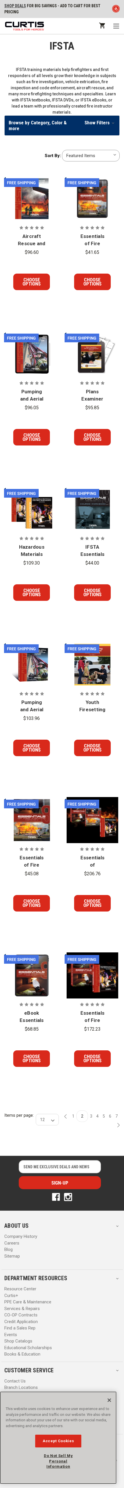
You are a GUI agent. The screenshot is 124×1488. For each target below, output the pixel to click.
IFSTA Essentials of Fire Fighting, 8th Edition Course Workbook (92, 551)
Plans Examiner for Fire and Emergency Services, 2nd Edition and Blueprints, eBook (92, 396)
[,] (32, 199)
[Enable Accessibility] (116, 10)
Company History (20, 1236)
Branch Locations (21, 1387)
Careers (11, 1243)
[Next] (117, 1125)
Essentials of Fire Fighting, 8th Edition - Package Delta (92, 1017)
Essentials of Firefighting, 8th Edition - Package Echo (92, 862)
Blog (8, 1249)
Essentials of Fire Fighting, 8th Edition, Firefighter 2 (31, 862)
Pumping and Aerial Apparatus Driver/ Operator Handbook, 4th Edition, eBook (31, 396)
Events (10, 1334)
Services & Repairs (22, 1308)
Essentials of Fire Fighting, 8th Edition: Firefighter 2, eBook (92, 240)
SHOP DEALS (15, 5)
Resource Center (20, 1288)
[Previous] (67, 1116)
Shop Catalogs (18, 1341)
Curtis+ (11, 1295)
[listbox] (91, 155)
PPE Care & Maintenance (27, 1302)
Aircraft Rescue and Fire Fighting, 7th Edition (32, 240)
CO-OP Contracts (20, 1315)
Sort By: (53, 155)
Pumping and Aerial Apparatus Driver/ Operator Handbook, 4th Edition (31, 706)
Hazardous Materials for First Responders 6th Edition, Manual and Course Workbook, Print (32, 551)
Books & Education (22, 1354)
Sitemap (12, 1256)
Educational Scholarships (28, 1347)
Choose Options (31, 282)
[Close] (109, 1400)
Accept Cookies (58, 1441)
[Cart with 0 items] (101, 25)
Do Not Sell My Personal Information (58, 1461)
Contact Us (15, 1381)
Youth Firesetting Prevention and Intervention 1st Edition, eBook (92, 706)
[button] (62, 125)
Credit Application (21, 1321)
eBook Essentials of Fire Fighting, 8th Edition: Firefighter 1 (31, 1017)
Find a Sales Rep (19, 1328)
